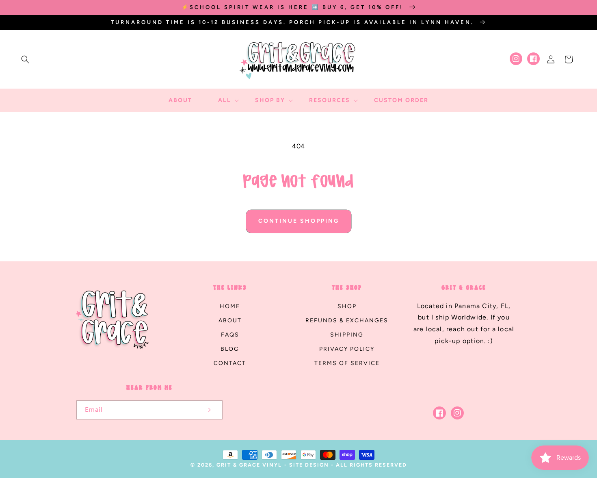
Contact (230, 363)
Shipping (346, 334)
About (230, 320)
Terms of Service (347, 363)
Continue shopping (298, 220)
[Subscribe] (208, 409)
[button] (25, 59)
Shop (347, 306)
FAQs (230, 334)
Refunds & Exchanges (346, 320)
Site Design (309, 465)
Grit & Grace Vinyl (249, 465)
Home (230, 306)
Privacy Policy (346, 348)
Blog (230, 348)
